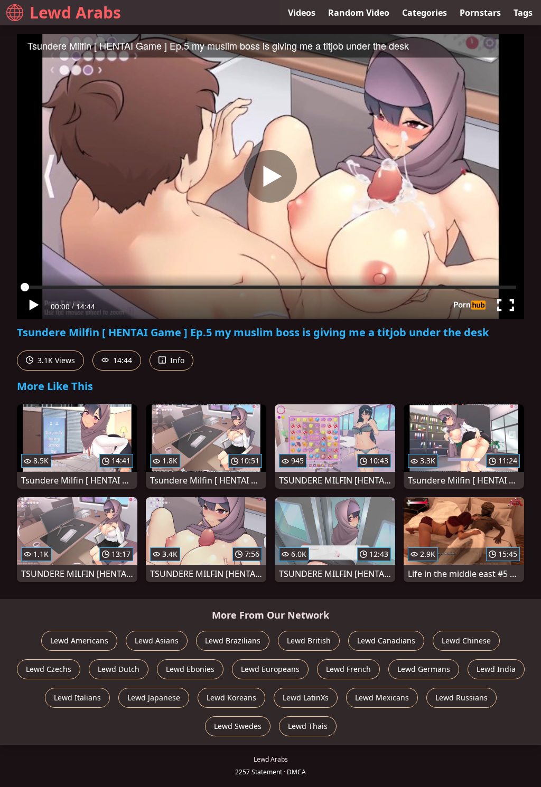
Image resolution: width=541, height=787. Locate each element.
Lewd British (309, 641)
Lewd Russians (461, 698)
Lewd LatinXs (306, 698)
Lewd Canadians (386, 641)
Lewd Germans (423, 669)
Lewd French (348, 669)
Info (176, 360)
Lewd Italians (77, 698)
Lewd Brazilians (232, 641)
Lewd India (496, 669)
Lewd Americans (79, 641)
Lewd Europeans (270, 669)
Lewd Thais (308, 726)
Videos (301, 12)
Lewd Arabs (75, 12)
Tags (523, 12)
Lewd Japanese (153, 698)
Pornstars (480, 12)
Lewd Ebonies (190, 669)
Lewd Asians (157, 641)
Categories (424, 12)
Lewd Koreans (231, 698)
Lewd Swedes (238, 726)
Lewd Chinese (466, 641)
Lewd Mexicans (382, 698)
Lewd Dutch (118, 669)
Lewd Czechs (48, 669)
